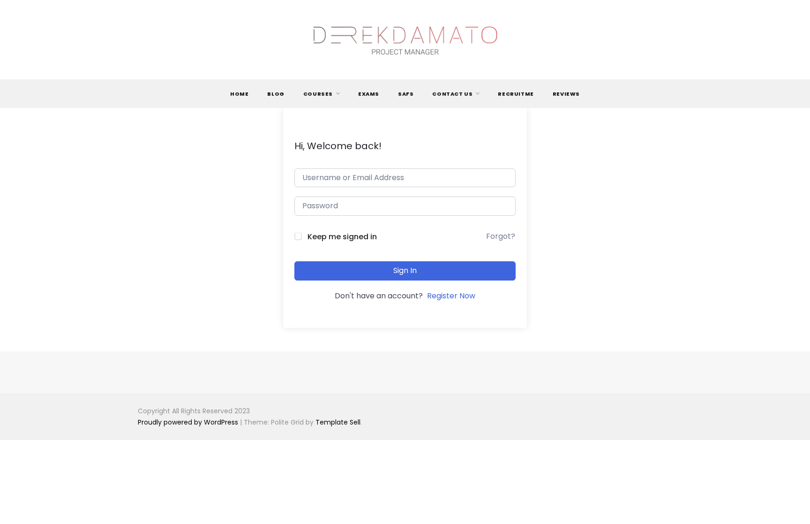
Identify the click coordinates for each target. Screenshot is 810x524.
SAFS (405, 94)
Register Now (451, 295)
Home (239, 94)
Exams (368, 94)
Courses (318, 94)
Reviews (566, 94)
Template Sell (337, 422)
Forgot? (500, 236)
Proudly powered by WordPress (189, 422)
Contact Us (452, 94)
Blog (275, 94)
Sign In (405, 270)
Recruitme (515, 94)
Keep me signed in (342, 236)
